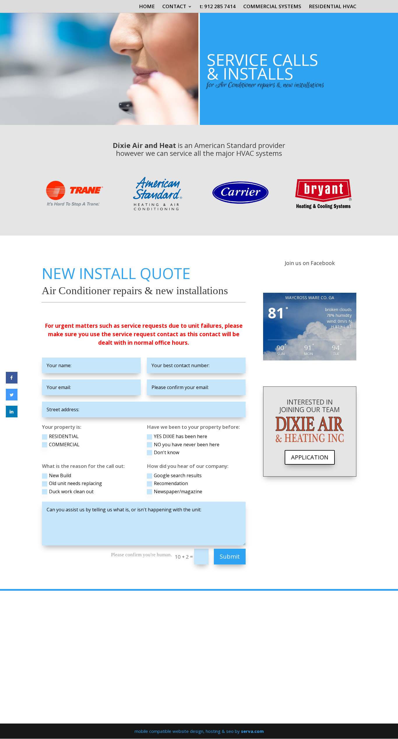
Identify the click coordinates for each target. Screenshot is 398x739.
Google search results (178, 475)
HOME (147, 7)
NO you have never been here (186, 444)
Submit (230, 556)
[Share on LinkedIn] (11, 416)
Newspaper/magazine (178, 491)
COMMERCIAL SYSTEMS (272, 7)
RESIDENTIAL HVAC (332, 7)
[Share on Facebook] (11, 382)
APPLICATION (309, 457)
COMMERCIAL (64, 444)
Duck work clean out (71, 491)
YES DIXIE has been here (180, 436)
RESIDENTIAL (64, 436)
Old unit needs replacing (75, 483)
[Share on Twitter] (11, 399)
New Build (60, 475)
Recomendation (171, 483)
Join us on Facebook (310, 262)
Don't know (166, 452)
